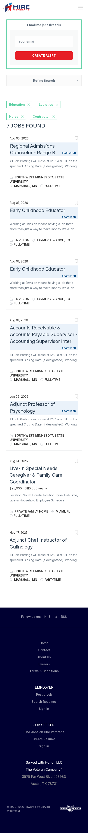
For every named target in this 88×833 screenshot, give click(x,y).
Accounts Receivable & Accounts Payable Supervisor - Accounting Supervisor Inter (44, 334)
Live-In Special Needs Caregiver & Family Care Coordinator (36, 475)
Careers (44, 664)
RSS (64, 616)
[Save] (76, 139)
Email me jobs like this (44, 25)
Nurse (14, 116)
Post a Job (44, 694)
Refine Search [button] (44, 80)
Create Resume (44, 739)
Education (17, 104)
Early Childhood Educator (37, 210)
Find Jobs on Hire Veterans (44, 732)
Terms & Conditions (44, 671)
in (45, 616)
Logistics (46, 104)
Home (44, 643)
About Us (44, 657)
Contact (44, 650)
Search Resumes (44, 701)
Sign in (44, 708)
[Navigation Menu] (80, 7)
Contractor (41, 116)
